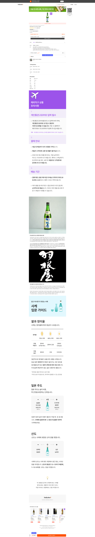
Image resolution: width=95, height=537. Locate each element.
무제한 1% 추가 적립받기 (47, 38)
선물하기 (34, 535)
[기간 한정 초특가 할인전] (47, 9)
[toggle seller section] (64, 42)
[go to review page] (65, 56)
